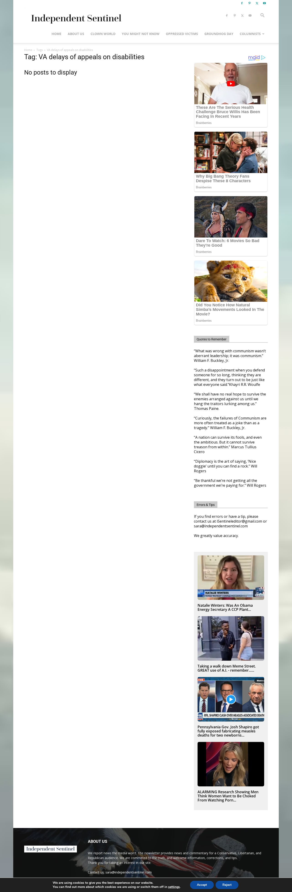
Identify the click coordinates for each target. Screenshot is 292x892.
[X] (256, 3)
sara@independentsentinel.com (128, 872)
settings (174, 887)
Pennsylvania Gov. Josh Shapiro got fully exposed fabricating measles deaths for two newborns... (228, 731)
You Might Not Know (140, 34)
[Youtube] (264, 3)
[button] (262, 16)
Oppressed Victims (182, 34)
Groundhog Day (218, 34)
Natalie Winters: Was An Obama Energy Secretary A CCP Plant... (225, 607)
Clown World (103, 34)
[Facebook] (241, 3)
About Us (76, 34)
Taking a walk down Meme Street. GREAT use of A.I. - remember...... (227, 668)
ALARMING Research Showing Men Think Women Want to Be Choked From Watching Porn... (228, 796)
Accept (202, 885)
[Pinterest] (249, 3)
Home (56, 34)
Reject (227, 885)
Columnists (250, 34)
